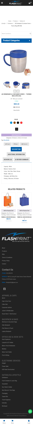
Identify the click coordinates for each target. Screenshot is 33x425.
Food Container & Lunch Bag (9, 381)
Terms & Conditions (7, 257)
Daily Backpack (6, 325)
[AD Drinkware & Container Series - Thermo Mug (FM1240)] (28, 74)
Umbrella (4, 403)
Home (9, 21)
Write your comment (17, 98)
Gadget (4, 363)
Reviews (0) (8, 159)
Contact (4, 264)
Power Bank (5, 366)
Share (16, 144)
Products (15, 21)
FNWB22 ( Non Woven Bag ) (8, 217)
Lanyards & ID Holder (7, 342)
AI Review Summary (22, 159)
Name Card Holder (7, 352)
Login (29, 423)
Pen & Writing (5, 355)
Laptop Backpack (6, 331)
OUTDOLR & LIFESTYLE (11, 375)
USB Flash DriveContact (8, 369)
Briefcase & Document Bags (9, 322)
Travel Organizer (6, 400)
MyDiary (4, 349)
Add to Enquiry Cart (16, 135)
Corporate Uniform (7, 307)
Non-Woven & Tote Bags (8, 390)
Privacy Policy (6, 260)
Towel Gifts (5, 396)
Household (5, 384)
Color (16, 119)
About (3, 248)
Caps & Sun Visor (6, 301)
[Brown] (14, 122)
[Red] (21, 122)
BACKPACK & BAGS (10, 319)
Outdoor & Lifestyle (22, 138)
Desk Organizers (6, 339)
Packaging (4, 393)
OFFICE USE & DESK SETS (12, 337)
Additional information (16, 154)
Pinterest (25, 144)
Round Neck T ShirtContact (9, 314)
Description (16, 149)
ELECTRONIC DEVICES (11, 361)
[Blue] (11, 122)
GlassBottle (6, 140)
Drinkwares (10, 23)
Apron (3, 298)
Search (30, 33)
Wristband (4, 406)
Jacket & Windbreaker (8, 310)
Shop (12, 423)
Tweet (8, 144)
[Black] (18, 122)
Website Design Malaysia (20, 415)
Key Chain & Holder (7, 387)
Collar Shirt (5, 304)
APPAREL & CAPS (9, 295)
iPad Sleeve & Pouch (7, 328)
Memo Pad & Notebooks (8, 345)
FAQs (3, 254)
